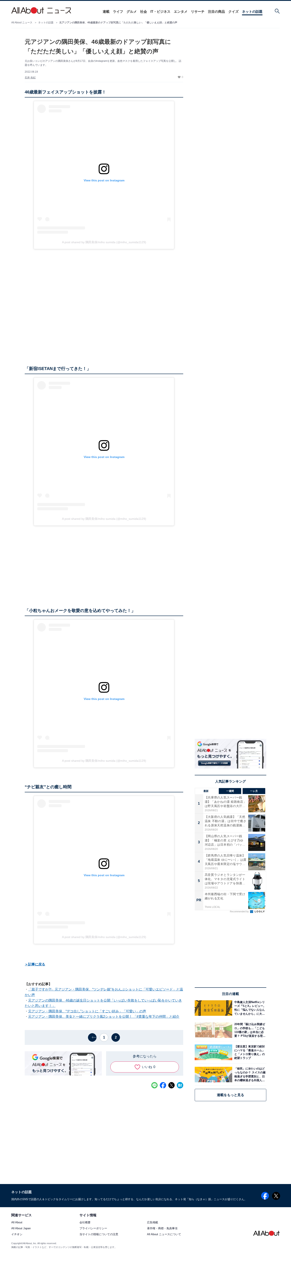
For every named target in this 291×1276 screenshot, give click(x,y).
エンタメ (180, 11)
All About (16, 1222)
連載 (106, 11)
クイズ (233, 11)
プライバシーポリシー (93, 1228)
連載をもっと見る (230, 1095)
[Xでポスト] (171, 1085)
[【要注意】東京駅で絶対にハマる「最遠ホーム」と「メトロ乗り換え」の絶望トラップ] (249, 1052)
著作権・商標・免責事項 (162, 1228)
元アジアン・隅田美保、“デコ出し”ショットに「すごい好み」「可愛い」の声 (87, 1011)
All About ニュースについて (164, 1234)
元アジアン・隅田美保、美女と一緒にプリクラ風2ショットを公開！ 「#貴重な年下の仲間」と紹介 (103, 1016)
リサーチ (198, 11)
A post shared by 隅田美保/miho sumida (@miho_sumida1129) (104, 242)
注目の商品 (216, 11)
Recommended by (239, 911)
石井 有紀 (30, 77)
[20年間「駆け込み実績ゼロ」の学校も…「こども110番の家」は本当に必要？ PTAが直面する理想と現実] (249, 1030)
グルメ (132, 11)
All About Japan (21, 1228)
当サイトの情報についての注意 (98, 1234)
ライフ (118, 11)
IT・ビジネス (160, 11)
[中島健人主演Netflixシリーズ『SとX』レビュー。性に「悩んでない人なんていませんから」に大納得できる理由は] (249, 1008)
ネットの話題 (252, 11)
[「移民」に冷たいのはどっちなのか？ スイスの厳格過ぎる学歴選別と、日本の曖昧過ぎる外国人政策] (249, 1074)
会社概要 (85, 1222)
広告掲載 (152, 1222)
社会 (143, 11)
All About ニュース (21, 22)
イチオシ (16, 1234)
